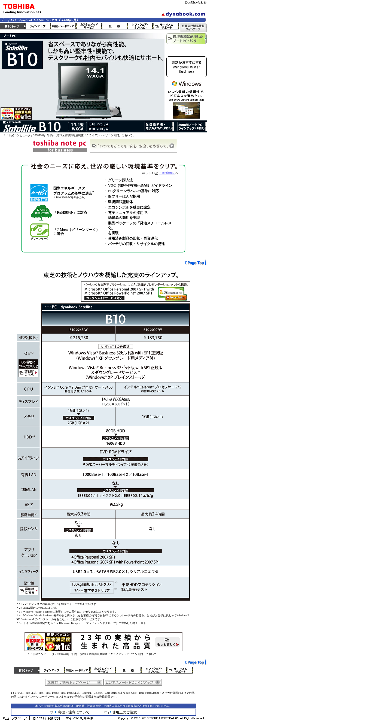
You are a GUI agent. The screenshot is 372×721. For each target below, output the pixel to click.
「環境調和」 (167, 172)
